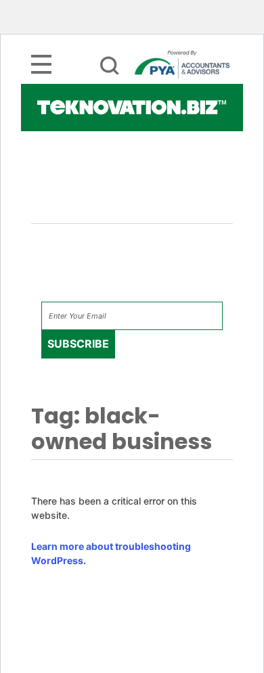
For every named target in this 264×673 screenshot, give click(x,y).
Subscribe (78, 343)
